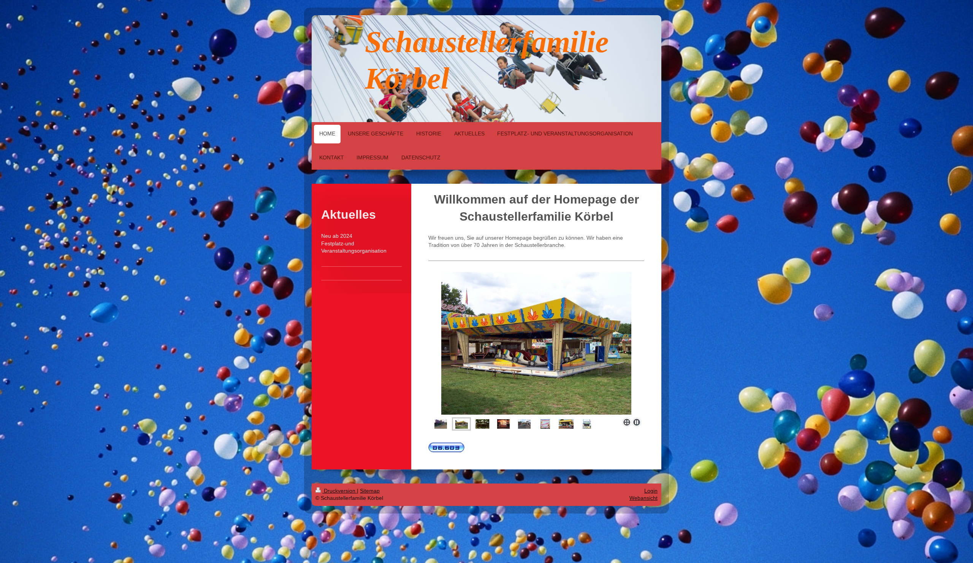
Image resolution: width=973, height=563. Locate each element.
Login (651, 491)
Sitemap (370, 491)
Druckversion (339, 491)
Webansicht (643, 498)
